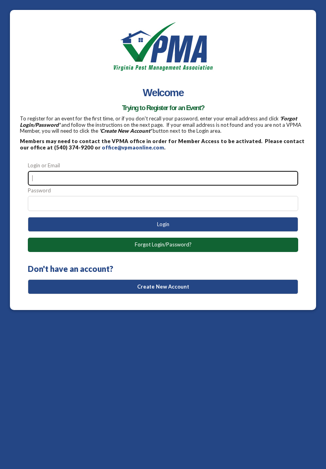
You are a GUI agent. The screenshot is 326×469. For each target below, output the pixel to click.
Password (39, 191)
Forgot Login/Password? (163, 244)
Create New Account (163, 286)
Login (163, 224)
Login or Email (44, 166)
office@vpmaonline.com (133, 147)
